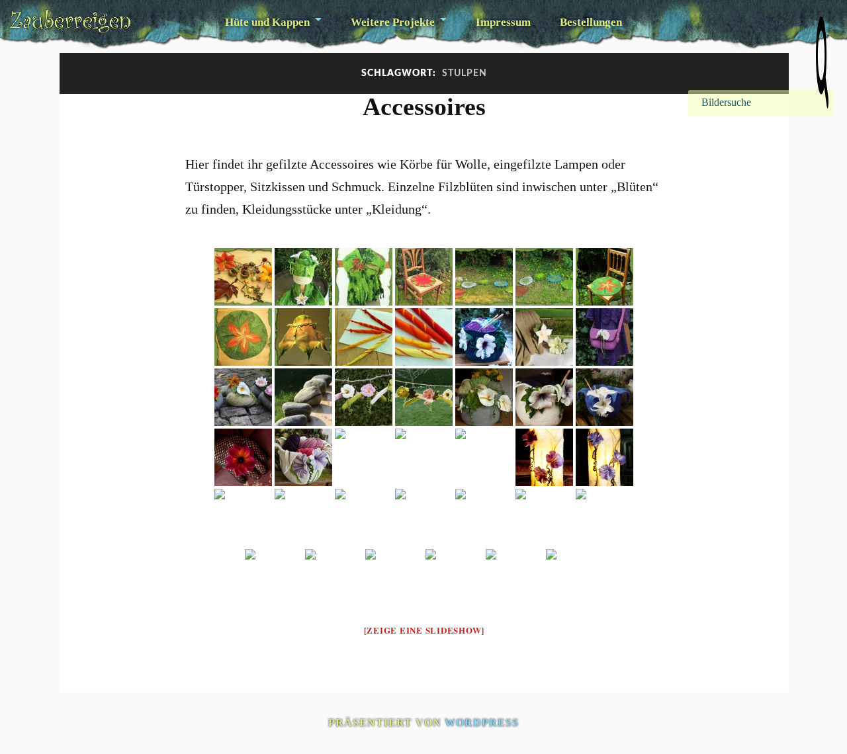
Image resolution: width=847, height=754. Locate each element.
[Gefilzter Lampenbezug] (544, 457)
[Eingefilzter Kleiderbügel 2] (334, 578)
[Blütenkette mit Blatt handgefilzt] (363, 457)
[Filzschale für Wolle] (484, 457)
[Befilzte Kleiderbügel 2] (363, 397)
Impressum (503, 22)
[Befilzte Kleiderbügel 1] (424, 397)
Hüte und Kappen (267, 22)
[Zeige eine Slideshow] (424, 630)
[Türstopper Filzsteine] (303, 397)
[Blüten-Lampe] (303, 337)
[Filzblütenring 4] (243, 457)
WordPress (482, 722)
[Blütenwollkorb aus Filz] (424, 457)
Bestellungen (591, 22)
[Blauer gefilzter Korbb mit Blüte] (604, 397)
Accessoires (424, 106)
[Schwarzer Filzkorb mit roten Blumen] (243, 517)
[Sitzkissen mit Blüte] (604, 277)
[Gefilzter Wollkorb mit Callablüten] (484, 397)
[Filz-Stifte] (363, 337)
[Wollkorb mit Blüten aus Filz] (544, 397)
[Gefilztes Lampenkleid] (303, 517)
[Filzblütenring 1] (574, 578)
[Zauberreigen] (70, 21)
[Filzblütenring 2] (514, 578)
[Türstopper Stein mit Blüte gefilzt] (424, 517)
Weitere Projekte (393, 22)
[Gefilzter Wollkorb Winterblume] (484, 337)
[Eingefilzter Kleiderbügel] (273, 578)
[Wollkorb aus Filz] (303, 457)
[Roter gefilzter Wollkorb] (363, 517)
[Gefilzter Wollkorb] (544, 517)
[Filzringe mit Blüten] (544, 337)
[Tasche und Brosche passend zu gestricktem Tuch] (604, 337)
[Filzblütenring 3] (454, 578)
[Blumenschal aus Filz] (394, 578)
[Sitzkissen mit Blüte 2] (243, 337)
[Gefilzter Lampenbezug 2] (604, 457)
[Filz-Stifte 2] (424, 337)
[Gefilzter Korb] (604, 517)
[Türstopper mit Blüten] (243, 397)
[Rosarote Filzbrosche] (484, 517)
